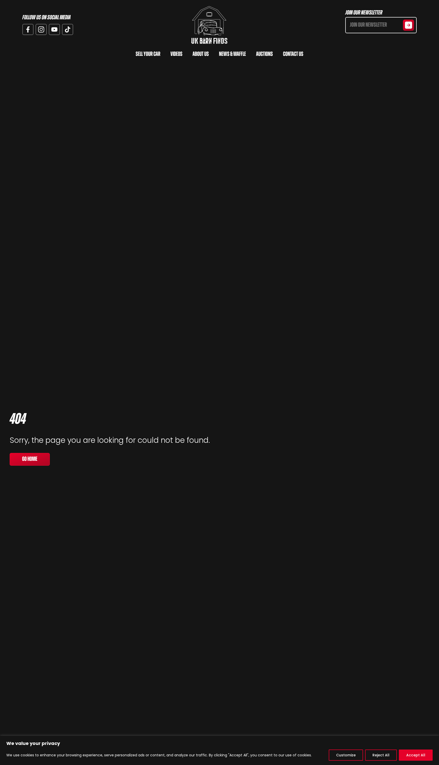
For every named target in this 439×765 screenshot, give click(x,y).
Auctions (264, 54)
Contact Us (293, 54)
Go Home (29, 459)
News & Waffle (232, 54)
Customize (346, 755)
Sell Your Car (148, 54)
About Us (201, 54)
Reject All (380, 755)
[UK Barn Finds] (209, 25)
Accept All (415, 755)
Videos (176, 54)
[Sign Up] (408, 25)
